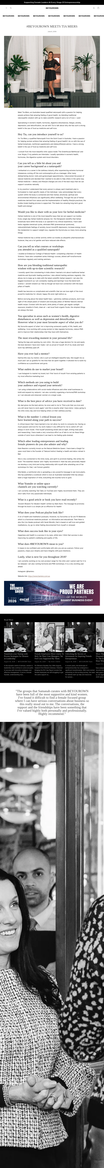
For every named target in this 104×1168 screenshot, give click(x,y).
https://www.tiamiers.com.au (39, 576)
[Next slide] (97, 650)
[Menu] (6, 8)
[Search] (11, 8)
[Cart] (98, 8)
